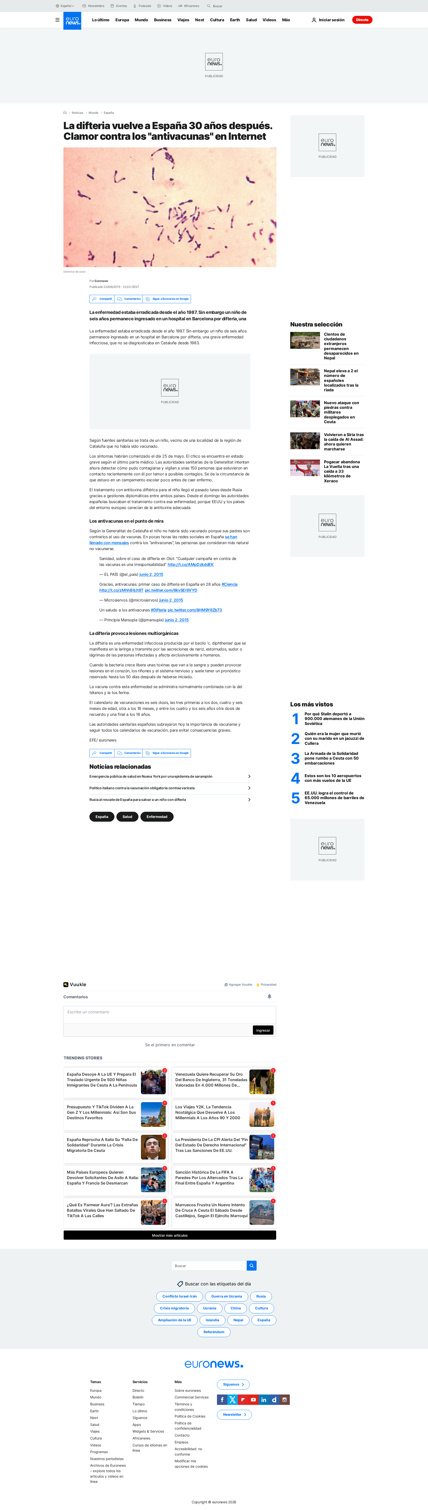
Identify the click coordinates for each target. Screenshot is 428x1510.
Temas (95, 1382)
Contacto (182, 1435)
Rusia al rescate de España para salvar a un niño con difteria (137, 799)
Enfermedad (157, 816)
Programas (99, 1452)
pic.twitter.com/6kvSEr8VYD (171, 590)
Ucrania (209, 1308)
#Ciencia (230, 584)
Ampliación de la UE (174, 1320)
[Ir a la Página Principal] (72, 21)
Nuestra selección (316, 324)
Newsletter (232, 1414)
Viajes (183, 19)
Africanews (141, 1438)
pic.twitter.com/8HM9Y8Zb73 (195, 609)
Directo (362, 20)
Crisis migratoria (174, 1308)
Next (199, 19)
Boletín (138, 1397)
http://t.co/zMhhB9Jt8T (121, 590)
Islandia (212, 1320)
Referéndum (214, 1332)
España (109, 112)
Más (178, 1382)
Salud (251, 19)
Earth (235, 19)
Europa (122, 19)
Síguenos (140, 1418)
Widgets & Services (148, 1431)
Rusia (261, 1296)
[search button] (209, 6)
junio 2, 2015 (151, 574)
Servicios (140, 1382)
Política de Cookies (190, 1416)
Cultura (217, 19)
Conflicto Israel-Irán (179, 1296)
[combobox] (234, 6)
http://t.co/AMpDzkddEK (191, 564)
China (236, 1308)
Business (162, 19)
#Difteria (158, 609)
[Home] (64, 112)
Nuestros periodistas (107, 1458)
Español (66, 6)
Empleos (181, 1442)
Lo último (100, 19)
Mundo (141, 19)
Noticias (77, 112)
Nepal (238, 1320)
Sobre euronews (188, 1390)
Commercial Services (192, 1397)
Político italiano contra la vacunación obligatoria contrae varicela (141, 788)
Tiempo (139, 1404)
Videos (269, 19)
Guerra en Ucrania (226, 1296)
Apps (137, 1424)
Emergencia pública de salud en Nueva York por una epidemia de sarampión (151, 776)
